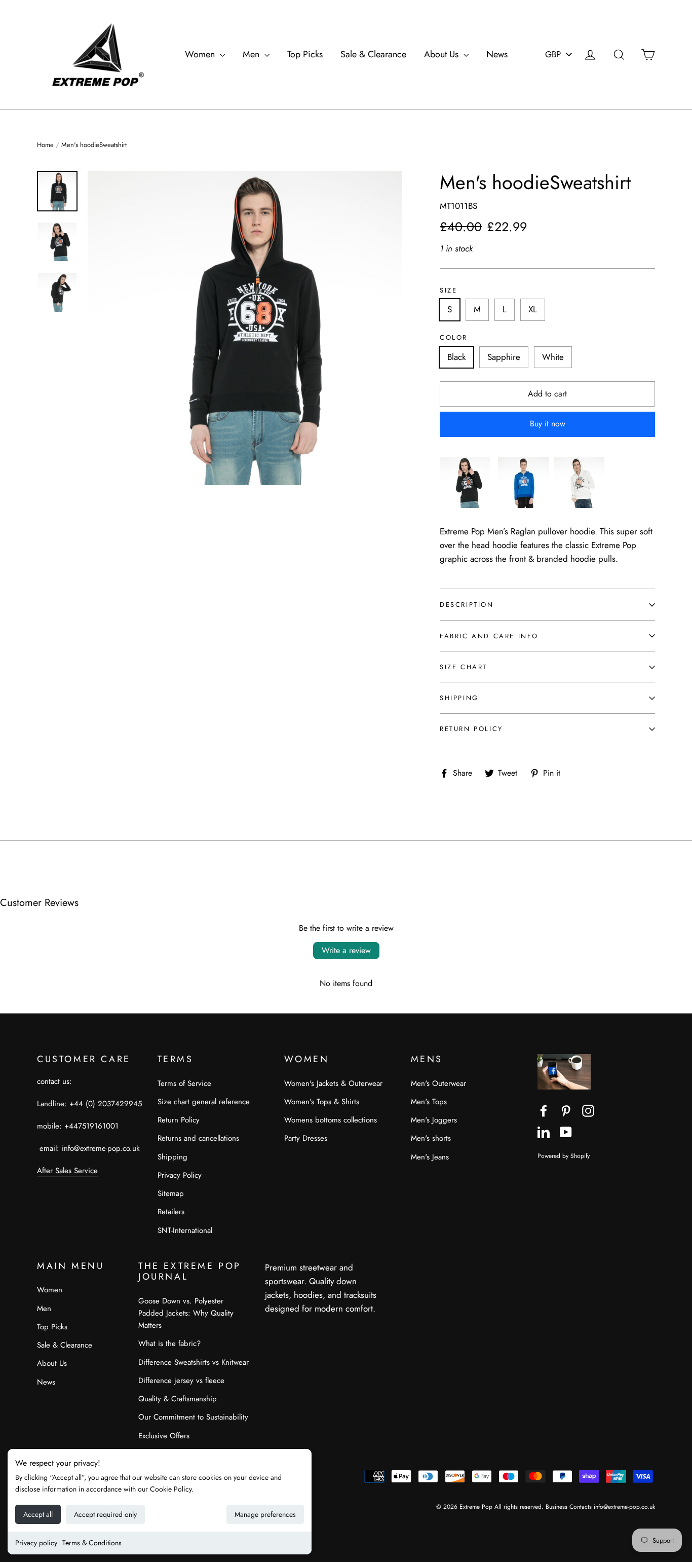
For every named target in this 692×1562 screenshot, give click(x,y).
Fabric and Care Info (489, 636)
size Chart (463, 667)
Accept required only (105, 1514)
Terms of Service (184, 1083)
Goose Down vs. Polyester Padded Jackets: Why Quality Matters (186, 1313)
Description (467, 604)
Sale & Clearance (373, 54)
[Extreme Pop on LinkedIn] (543, 1131)
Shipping (459, 698)
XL (532, 309)
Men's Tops (429, 1101)
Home (45, 145)
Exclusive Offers (163, 1435)
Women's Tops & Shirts (321, 1101)
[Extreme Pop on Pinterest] (566, 1110)
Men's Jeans (430, 1157)
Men (252, 54)
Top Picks (305, 54)
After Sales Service (67, 1170)
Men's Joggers (434, 1119)
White (553, 357)
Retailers (171, 1211)
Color (454, 338)
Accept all (38, 1514)
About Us (442, 54)
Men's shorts (431, 1138)
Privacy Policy (180, 1175)
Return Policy (471, 729)
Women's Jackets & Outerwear (333, 1083)
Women (201, 54)
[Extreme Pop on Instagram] (588, 1110)
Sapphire (503, 357)
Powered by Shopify (563, 1155)
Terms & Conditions (92, 1543)
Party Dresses (305, 1138)
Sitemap (171, 1193)
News (497, 54)
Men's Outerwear (438, 1083)
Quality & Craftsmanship (177, 1398)
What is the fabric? (169, 1343)
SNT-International (185, 1230)
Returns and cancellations (198, 1138)
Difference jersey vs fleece (181, 1380)
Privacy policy (36, 1543)
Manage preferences (265, 1514)
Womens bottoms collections (330, 1119)
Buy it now (547, 423)
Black (456, 357)
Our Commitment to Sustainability (193, 1417)
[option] (245, 328)
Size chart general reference (204, 1101)
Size (448, 290)
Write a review (346, 950)
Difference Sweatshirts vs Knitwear (193, 1362)
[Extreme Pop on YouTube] (566, 1131)
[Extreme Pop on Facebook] (543, 1110)
